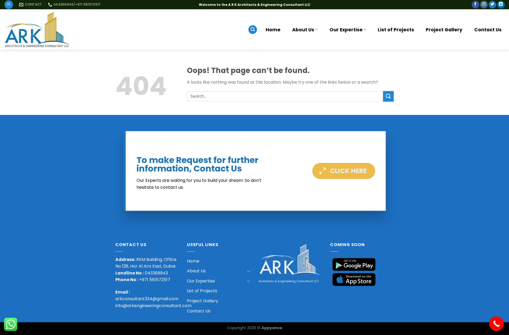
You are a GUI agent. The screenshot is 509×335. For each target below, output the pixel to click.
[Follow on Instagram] (484, 5)
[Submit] (388, 96)
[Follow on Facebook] (475, 5)
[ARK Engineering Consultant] (36, 29)
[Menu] (9, 4)
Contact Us (488, 30)
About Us (303, 30)
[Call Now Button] (496, 323)
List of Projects (396, 30)
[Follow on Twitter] (492, 5)
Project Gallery (444, 30)
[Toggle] (248, 271)
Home (273, 30)
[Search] (252, 29)
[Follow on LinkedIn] (501, 5)
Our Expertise (346, 30)
